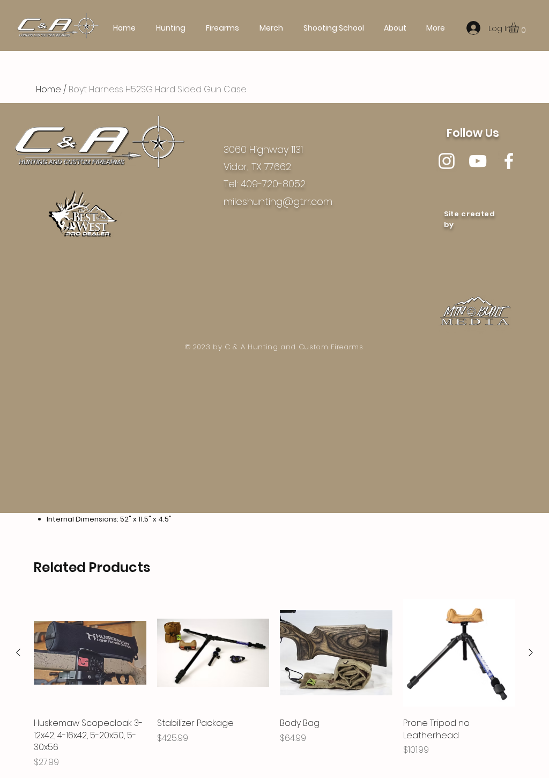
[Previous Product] (18, 652)
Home (48, 89)
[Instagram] (446, 161)
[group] (274, 682)
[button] (519, 28)
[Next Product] (530, 652)
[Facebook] (509, 161)
